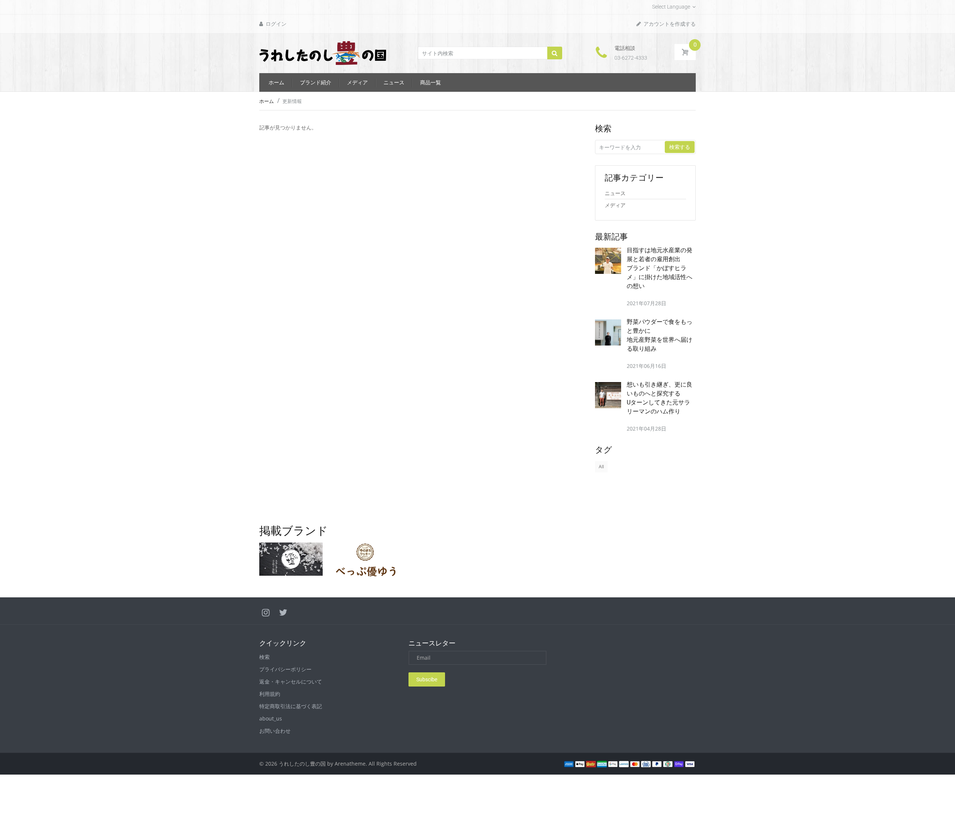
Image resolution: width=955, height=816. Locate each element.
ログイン (275, 24)
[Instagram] (266, 612)
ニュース (615, 193)
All (601, 466)
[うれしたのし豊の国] (322, 53)
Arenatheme (350, 763)
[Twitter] (283, 612)
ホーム (266, 101)
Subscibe (426, 679)
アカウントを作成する (669, 24)
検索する (679, 147)
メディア (615, 205)
